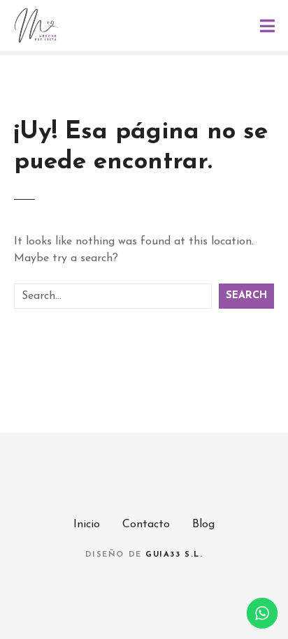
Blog (203, 524)
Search (246, 296)
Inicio (86, 524)
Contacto (146, 524)
